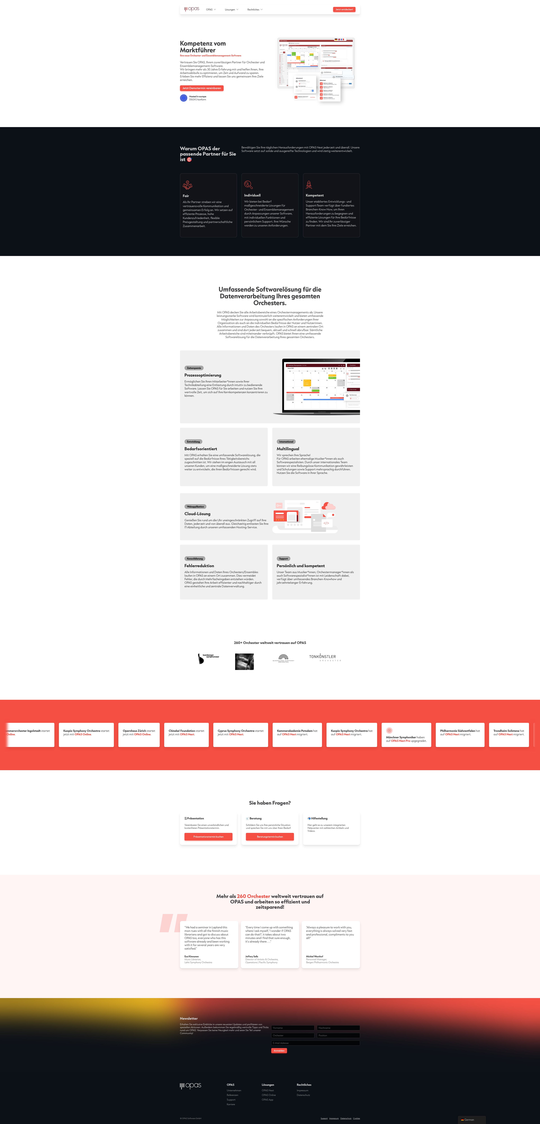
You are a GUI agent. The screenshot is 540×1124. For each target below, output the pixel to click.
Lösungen (230, 9)
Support (231, 1099)
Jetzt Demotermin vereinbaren (202, 88)
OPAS (209, 9)
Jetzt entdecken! (344, 9)
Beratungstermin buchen (270, 836)
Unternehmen (234, 1090)
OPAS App (267, 1099)
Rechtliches (253, 9)
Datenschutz (303, 1095)
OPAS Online (269, 1095)
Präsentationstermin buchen (208, 836)
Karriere (231, 1104)
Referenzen (232, 1095)
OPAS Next (268, 1090)
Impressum (302, 1090)
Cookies (356, 1118)
